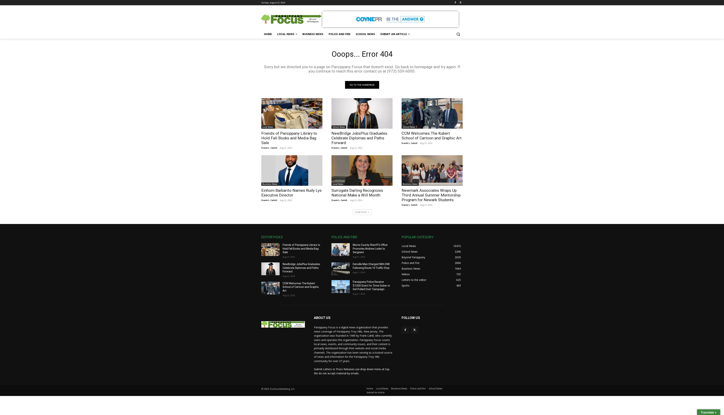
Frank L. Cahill (269, 147)
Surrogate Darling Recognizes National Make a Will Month (357, 192)
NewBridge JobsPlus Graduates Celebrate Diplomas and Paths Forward (359, 138)
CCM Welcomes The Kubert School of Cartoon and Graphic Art (432, 135)
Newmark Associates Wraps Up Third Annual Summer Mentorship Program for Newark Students (431, 195)
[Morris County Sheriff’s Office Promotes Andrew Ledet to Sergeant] (340, 249)
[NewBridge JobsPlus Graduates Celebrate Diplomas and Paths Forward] (362, 113)
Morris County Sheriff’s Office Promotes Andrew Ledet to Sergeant (370, 248)
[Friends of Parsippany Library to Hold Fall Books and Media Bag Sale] (291, 113)
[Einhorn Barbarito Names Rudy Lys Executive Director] (291, 170)
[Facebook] (455, 3)
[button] (458, 34)
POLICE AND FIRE (344, 237)
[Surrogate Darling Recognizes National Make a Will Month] (362, 170)
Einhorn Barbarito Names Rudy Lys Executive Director (291, 192)
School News (339, 127)
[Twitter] (460, 3)
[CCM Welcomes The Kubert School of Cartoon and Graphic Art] (432, 113)
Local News (267, 127)
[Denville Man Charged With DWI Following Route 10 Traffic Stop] (340, 268)
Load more (361, 212)
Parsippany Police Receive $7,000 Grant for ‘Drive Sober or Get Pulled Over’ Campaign (371, 285)
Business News (269, 184)
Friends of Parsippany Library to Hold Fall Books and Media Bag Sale (289, 138)
